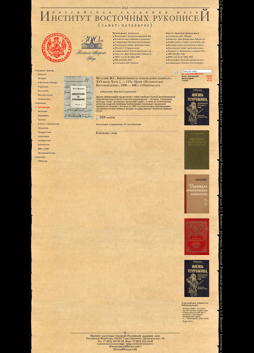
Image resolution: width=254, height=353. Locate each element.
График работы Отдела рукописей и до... (134, 51)
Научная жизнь (45, 95)
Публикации (44, 107)
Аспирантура (44, 140)
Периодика (43, 115)
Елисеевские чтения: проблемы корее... (133, 45)
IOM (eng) (42, 161)
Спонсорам (43, 136)
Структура (43, 87)
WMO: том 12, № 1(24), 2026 (127, 57)
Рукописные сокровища (42, 101)
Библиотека (44, 145)
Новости (42, 74)
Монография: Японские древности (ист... (186, 60)
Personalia (43, 91)
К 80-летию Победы (48, 82)
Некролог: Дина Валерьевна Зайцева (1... (134, 54)
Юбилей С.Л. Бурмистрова (127, 48)
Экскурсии (43, 128)
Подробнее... (188, 321)
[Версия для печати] (175, 71)
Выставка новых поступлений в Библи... (187, 45)
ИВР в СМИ (43, 149)
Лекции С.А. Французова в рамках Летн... (187, 51)
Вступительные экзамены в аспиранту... (133, 39)
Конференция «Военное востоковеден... (133, 42)
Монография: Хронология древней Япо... (134, 36)
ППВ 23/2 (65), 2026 (123, 60)
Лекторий (42, 111)
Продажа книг (44, 132)
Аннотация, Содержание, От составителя (118, 124)
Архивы (42, 120)
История (42, 78)
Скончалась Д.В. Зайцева (126, 63)
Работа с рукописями (48, 124)
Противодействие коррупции (45, 155)
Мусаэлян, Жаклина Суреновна (119, 91)
